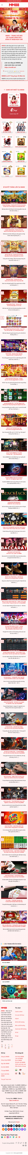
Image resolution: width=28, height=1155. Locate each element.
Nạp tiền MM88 (5, 1063)
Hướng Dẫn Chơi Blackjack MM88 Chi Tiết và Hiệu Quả (14, 503)
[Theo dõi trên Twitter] (14, 1126)
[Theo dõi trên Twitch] (22, 1129)
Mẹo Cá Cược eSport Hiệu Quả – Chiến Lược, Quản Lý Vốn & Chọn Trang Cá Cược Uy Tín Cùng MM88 (14, 602)
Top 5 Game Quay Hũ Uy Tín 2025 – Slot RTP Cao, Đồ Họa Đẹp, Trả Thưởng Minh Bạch (14, 329)
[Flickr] (11, 1129)
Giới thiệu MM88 (19, 1056)
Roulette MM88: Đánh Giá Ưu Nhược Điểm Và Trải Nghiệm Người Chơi (14, 478)
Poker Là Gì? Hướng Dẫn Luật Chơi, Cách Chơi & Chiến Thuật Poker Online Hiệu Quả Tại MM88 (14, 528)
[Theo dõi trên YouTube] (8, 1129)
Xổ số (16, 1032)
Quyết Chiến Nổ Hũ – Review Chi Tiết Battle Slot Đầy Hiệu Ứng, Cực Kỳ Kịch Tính (14, 230)
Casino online (18, 1011)
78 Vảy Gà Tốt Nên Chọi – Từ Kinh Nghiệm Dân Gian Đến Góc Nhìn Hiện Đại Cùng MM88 (14, 752)
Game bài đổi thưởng (20, 1029)
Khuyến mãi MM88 (20, 1062)
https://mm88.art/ (10, 67)
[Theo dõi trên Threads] (16, 1126)
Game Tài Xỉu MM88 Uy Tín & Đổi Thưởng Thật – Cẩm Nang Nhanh (14, 453)
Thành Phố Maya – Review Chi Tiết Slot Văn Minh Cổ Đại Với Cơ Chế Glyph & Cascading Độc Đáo (14, 205)
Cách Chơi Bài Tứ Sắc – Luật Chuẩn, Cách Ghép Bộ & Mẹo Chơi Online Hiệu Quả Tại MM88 (14, 851)
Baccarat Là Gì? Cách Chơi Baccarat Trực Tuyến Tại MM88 (14, 552)
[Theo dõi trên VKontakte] (17, 1129)
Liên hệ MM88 (19, 1058)
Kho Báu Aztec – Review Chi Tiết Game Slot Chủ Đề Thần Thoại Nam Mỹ (14, 280)
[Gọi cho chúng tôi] (22, 1126)
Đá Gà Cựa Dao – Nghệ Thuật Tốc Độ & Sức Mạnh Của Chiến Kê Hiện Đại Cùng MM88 (14, 777)
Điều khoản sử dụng (20, 1066)
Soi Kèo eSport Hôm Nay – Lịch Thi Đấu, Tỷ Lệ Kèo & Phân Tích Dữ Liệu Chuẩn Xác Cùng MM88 (14, 653)
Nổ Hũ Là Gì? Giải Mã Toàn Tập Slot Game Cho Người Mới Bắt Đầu (14, 428)
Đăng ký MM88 (5, 1056)
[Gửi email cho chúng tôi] (19, 1126)
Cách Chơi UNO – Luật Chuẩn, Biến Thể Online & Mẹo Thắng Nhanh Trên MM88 (14, 826)
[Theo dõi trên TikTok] (8, 1126)
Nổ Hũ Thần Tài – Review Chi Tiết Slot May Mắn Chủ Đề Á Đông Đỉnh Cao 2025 (14, 255)
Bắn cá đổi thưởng (20, 1025)
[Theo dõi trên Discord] (25, 1129)
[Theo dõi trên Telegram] (19, 1129)
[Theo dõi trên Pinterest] (25, 1126)
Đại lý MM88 (18, 1060)
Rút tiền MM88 (5, 1067)
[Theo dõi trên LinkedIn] (6, 1129)
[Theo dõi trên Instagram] (6, 1126)
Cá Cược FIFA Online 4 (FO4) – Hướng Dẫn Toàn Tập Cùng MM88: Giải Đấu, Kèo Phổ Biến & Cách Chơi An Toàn (14, 628)
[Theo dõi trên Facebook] (3, 1126)
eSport (17, 1018)
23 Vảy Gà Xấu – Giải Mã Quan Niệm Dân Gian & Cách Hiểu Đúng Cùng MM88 (14, 727)
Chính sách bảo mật (20, 1064)
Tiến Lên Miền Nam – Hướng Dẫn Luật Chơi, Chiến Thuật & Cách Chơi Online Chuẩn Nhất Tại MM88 (14, 926)
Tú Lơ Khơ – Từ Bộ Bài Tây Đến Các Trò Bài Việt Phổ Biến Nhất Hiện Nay (14, 901)
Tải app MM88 (5, 1070)
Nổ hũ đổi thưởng (19, 1022)
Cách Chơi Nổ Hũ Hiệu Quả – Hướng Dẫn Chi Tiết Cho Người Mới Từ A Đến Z (14, 379)
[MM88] (14, 4)
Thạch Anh (21, 71)
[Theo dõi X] (11, 1126)
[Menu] (2, 5)
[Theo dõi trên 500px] (14, 1129)
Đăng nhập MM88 (6, 1060)
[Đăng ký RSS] (3, 1129)
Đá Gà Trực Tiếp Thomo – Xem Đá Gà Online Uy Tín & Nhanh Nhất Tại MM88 (14, 577)
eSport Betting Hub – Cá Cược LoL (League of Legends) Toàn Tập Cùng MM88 (14, 702)
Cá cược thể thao (19, 1015)
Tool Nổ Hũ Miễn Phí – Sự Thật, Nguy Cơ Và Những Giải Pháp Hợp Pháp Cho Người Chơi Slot (14, 404)
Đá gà (16, 1036)
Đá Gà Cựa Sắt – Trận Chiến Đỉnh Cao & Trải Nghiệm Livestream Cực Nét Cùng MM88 (14, 802)
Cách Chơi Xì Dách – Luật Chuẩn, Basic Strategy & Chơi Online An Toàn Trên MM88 (14, 876)
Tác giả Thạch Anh (6, 1079)
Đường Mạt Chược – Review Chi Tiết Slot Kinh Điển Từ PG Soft (14, 305)
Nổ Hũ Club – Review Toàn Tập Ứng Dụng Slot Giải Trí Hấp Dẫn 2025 (14, 354)
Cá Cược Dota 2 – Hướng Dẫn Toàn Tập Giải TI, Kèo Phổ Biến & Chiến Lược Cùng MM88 (14, 678)
